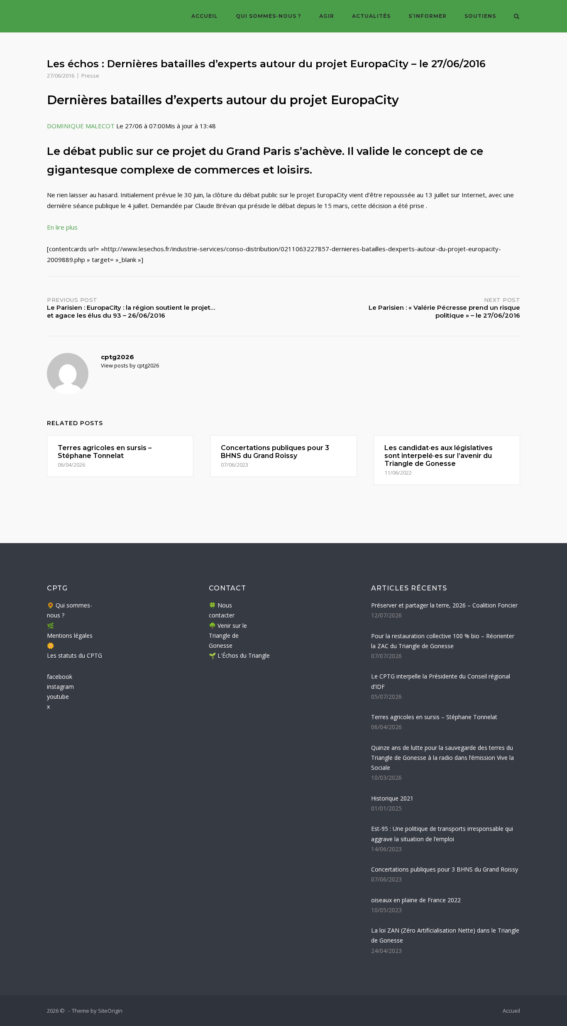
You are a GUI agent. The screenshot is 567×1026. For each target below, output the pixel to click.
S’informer (427, 16)
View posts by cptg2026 (130, 365)
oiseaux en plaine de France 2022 (416, 900)
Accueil (204, 16)
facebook (59, 677)
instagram (60, 687)
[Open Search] (516, 17)
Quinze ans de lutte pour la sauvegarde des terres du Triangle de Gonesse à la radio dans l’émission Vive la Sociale (442, 758)
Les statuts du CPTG (74, 655)
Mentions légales (70, 635)
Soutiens (480, 16)
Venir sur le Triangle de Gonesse (228, 636)
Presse (90, 75)
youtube (58, 696)
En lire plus (62, 227)
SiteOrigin (110, 1010)
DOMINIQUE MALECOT (81, 126)
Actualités (371, 16)
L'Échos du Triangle (244, 655)
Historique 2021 (392, 798)
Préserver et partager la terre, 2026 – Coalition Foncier (444, 605)
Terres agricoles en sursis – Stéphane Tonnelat (434, 717)
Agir (326, 16)
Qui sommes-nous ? (268, 16)
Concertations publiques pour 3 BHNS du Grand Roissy (444, 869)
